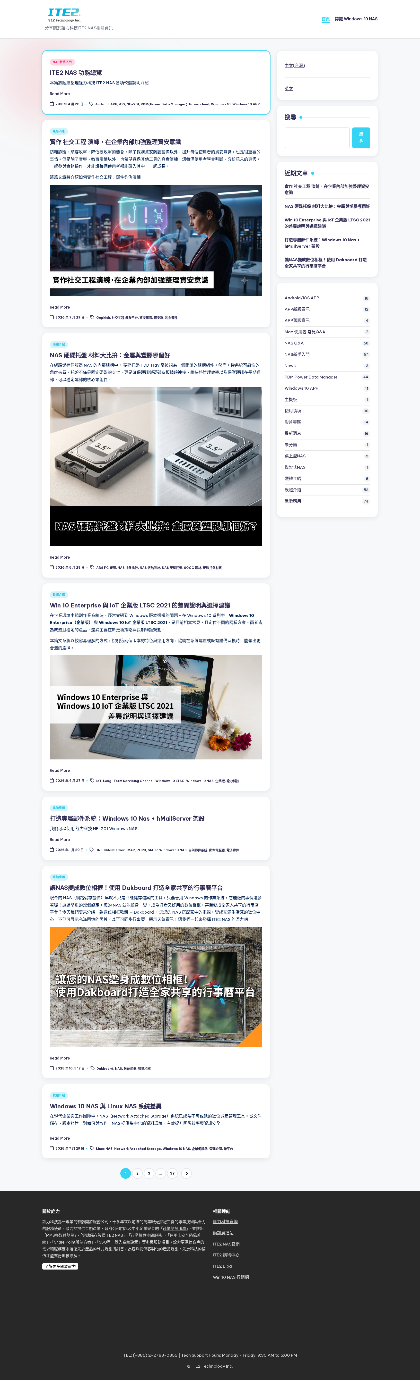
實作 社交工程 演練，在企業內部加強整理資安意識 (115, 141)
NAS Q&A (294, 343)
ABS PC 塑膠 (106, 568)
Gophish (103, 318)
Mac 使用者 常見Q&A (305, 332)
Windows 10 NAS (200, 781)
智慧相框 (144, 1068)
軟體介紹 (59, 595)
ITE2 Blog (222, 1266)
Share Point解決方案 (72, 1242)
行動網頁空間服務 (146, 1235)
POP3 (141, 850)
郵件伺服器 (217, 850)
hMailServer (114, 850)
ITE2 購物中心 (226, 1255)
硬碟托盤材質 (212, 568)
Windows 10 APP (246, 104)
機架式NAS (295, 467)
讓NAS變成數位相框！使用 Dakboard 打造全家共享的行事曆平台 (136, 887)
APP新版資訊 (297, 309)
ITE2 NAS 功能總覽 (76, 72)
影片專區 (293, 422)
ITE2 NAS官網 (226, 1244)
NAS (118, 1068)
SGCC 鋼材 (192, 568)
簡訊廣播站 (223, 1233)
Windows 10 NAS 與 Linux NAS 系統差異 (106, 1106)
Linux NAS (104, 1149)
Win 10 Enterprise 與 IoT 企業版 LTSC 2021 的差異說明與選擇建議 (140, 605)
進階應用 (59, 808)
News (290, 365)
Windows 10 (221, 104)
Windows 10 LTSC (169, 781)
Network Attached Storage (137, 1149)
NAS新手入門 (62, 62)
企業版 (220, 781)
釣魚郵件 (171, 318)
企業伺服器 (200, 1149)
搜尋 (290, 117)
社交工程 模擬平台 (125, 318)
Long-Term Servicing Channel (128, 781)
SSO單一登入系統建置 (118, 1242)
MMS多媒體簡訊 (60, 1235)
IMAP (130, 850)
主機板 (291, 399)
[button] (186, 1173)
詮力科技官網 (225, 1221)
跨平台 (228, 1149)
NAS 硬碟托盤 (172, 568)
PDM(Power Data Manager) (164, 104)
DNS (99, 850)
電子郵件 (233, 850)
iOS (122, 104)
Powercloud (199, 104)
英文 (289, 88)
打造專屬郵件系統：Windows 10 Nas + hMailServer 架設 (127, 818)
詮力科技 (233, 781)
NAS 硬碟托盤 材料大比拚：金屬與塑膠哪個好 (110, 355)
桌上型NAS (295, 456)
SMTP (153, 850)
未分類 (291, 444)
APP (113, 104)
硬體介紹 (59, 344)
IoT (98, 781)
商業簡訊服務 (174, 1228)
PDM (311, 377)
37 (172, 1173)
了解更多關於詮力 (60, 1266)
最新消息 (59, 131)
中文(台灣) (295, 65)
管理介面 (215, 1149)
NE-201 (133, 104)
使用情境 (293, 410)
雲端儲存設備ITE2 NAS (102, 1235)
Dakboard (104, 1068)
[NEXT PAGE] (186, 1173)
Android (102, 104)
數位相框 (130, 1068)
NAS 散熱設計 (150, 568)
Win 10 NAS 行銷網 (231, 1277)
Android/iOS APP (302, 298)
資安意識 (146, 318)
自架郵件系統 (197, 850)
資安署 (158, 318)
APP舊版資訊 (297, 320)
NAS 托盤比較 (128, 568)
